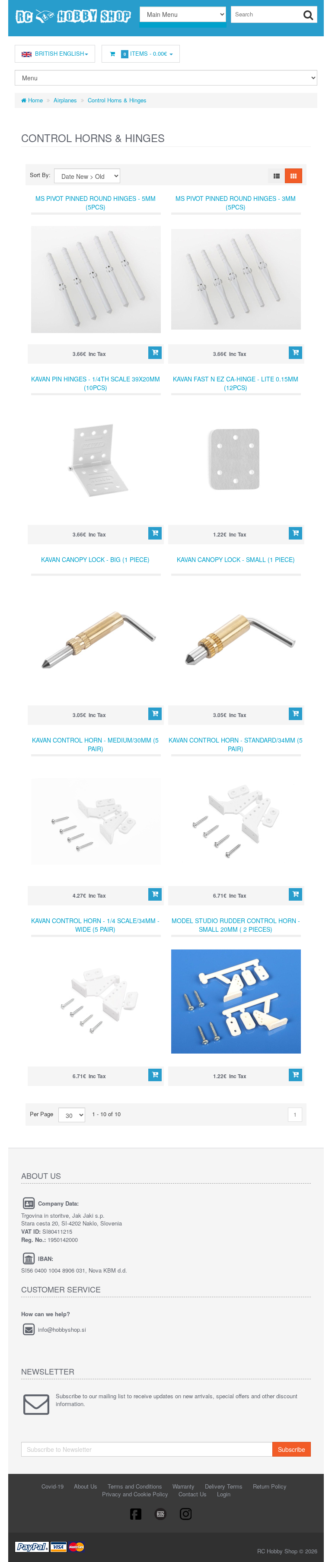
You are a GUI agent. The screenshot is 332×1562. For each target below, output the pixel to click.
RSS (186, 1513)
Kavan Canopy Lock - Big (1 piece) (95, 559)
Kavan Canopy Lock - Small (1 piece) (236, 559)
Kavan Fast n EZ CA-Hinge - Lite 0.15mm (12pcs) (235, 383)
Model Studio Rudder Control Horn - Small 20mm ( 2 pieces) (236, 924)
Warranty (183, 1486)
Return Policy (270, 1486)
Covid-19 (53, 1486)
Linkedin (160, 1513)
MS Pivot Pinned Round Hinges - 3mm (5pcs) (236, 202)
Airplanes (65, 100)
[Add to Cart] (155, 352)
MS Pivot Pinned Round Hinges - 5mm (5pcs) (95, 202)
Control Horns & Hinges (117, 100)
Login (223, 1494)
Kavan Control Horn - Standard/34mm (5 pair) (236, 744)
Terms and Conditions (135, 1486)
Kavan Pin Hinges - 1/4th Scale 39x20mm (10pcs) (95, 383)
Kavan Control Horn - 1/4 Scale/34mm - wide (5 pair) (95, 924)
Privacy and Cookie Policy (135, 1494)
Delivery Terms (224, 1486)
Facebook (135, 1513)
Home (34, 100)
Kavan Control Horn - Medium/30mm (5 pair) (95, 744)
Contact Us (193, 1494)
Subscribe (291, 1449)
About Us (85, 1486)
